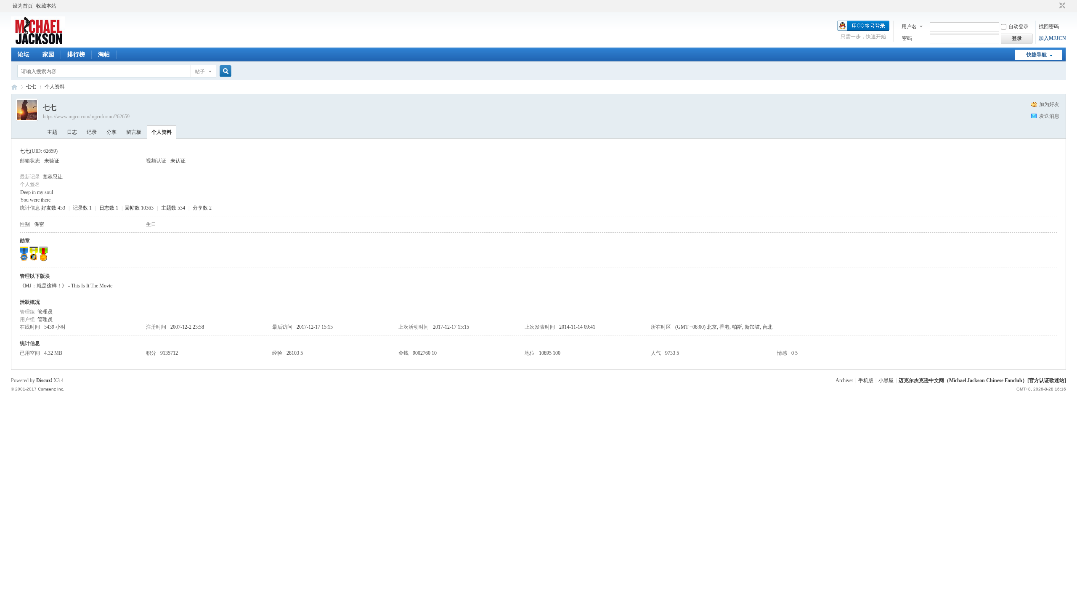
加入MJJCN (1052, 38)
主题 (52, 132)
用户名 (909, 26)
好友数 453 (53, 208)
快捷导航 (1037, 55)
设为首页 (23, 6)
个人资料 (161, 132)
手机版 (865, 380)
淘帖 (104, 54)
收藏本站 (46, 6)
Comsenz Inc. (51, 389)
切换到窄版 (1061, 6)
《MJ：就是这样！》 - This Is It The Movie (66, 286)
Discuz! (44, 380)
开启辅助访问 (1054, 6)
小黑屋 (886, 380)
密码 (907, 38)
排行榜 (76, 54)
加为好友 (1049, 104)
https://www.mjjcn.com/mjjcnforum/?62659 (86, 117)
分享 (111, 132)
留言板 (133, 132)
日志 (72, 132)
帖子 (200, 71)
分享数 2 (202, 208)
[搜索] (224, 71)
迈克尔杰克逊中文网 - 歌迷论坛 (14, 87)
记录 (92, 132)
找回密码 (1049, 26)
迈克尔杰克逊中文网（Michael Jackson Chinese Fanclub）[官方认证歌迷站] (982, 380)
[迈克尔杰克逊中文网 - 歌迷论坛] (38, 42)
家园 (48, 54)
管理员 (45, 312)
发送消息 (1049, 116)
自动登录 (1018, 26)
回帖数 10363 (139, 208)
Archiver (844, 380)
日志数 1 (108, 208)
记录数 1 (82, 208)
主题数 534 (173, 208)
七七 (31, 87)
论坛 (23, 54)
